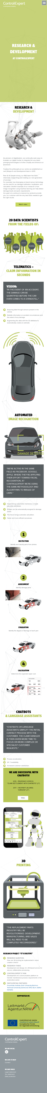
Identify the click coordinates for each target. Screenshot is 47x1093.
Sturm (34, 987)
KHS (30, 987)
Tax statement (10, 1074)
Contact (7, 1062)
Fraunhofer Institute (14, 985)
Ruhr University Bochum (29, 985)
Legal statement (10, 1072)
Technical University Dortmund (17, 987)
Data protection (10, 1076)
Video (23, 798)
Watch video (23, 204)
